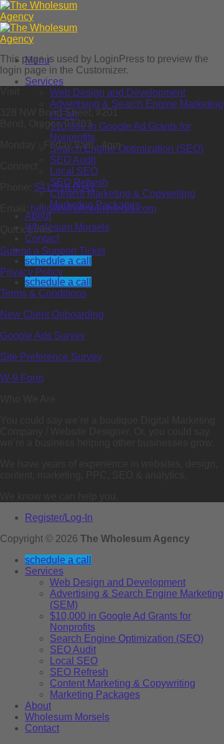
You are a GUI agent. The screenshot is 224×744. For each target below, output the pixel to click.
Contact (42, 238)
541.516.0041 (64, 187)
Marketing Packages (95, 694)
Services (44, 81)
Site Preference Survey (51, 356)
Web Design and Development (117, 92)
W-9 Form (22, 378)
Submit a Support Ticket (52, 251)
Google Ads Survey (42, 335)
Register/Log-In (59, 517)
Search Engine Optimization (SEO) (126, 148)
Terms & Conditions (43, 293)
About (38, 216)
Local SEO (74, 171)
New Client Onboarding (52, 314)
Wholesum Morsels (67, 227)
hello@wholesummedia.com (93, 208)
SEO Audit (73, 160)
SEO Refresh (79, 672)
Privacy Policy (31, 272)
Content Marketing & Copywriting (122, 193)
